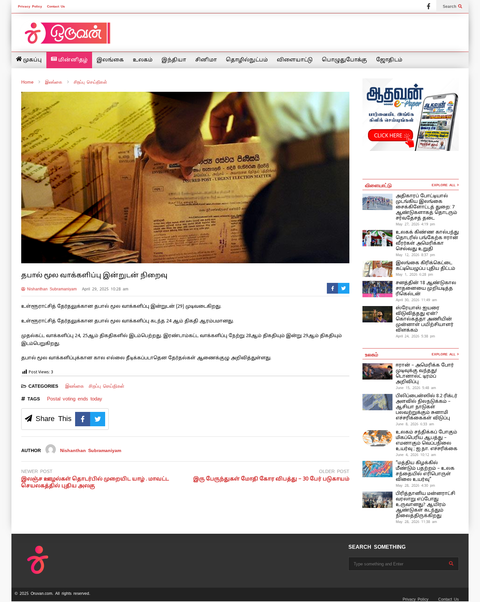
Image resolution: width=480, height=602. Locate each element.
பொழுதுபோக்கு (344, 60)
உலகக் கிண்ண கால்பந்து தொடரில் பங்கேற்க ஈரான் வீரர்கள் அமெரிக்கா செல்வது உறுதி (427, 241)
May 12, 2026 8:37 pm (415, 254)
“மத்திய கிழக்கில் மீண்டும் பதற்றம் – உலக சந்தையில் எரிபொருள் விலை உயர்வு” (425, 471)
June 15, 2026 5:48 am (416, 387)
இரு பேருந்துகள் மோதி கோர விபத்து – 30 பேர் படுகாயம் (271, 479)
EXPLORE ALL (444, 185)
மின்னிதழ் (72, 60)
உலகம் (142, 60)
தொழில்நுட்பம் (247, 60)
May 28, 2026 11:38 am (416, 521)
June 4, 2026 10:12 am (416, 454)
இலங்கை (110, 60)
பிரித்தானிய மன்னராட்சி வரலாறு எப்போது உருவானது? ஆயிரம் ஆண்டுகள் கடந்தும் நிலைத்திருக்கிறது (425, 505)
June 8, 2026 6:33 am (415, 424)
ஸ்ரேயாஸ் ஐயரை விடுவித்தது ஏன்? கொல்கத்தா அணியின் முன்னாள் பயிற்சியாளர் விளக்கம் (425, 319)
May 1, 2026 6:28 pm (414, 274)
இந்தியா (174, 60)
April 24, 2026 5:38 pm (415, 336)
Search (450, 6)
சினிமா (206, 60)
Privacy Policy (30, 6)
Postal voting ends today (74, 399)
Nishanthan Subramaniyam (51, 289)
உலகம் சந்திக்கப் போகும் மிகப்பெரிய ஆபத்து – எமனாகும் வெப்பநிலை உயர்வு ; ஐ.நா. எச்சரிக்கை (427, 441)
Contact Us (56, 6)
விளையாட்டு (295, 60)
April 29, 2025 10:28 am (105, 289)
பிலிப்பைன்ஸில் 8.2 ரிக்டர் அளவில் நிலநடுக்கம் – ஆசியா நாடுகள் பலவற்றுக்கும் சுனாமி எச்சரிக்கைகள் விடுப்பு (426, 407)
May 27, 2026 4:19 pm (415, 224)
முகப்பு (32, 60)
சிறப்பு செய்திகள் (106, 386)
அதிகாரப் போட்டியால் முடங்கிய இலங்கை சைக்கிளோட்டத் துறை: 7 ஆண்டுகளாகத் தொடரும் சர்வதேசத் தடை (426, 207)
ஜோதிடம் (389, 60)
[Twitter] (343, 288)
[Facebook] (428, 6)
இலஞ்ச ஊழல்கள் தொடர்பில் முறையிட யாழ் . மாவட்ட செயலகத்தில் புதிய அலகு (95, 482)
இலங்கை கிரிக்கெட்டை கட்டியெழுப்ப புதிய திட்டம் (425, 265)
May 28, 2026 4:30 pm (415, 485)
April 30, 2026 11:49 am (416, 300)
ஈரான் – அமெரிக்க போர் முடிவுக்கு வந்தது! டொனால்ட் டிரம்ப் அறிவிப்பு (425, 374)
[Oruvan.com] (67, 37)
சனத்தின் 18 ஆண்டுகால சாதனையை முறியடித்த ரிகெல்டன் (426, 288)
